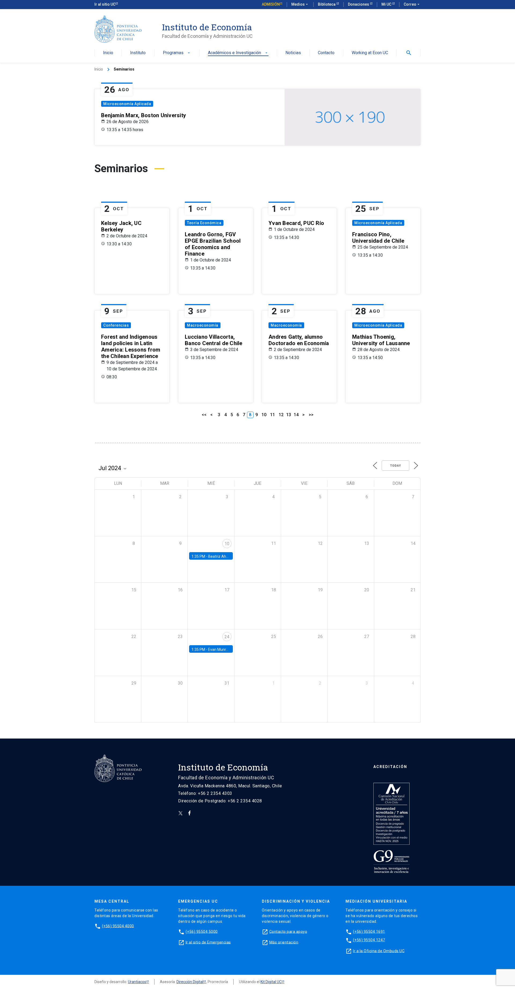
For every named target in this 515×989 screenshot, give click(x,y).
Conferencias (116, 325)
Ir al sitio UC (104, 4)
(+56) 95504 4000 (118, 926)
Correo (412, 4)
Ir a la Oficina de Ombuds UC (378, 951)
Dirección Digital (189, 982)
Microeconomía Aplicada (127, 104)
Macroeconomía (202, 325)
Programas (177, 53)
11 (272, 414)
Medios (300, 4)
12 (281, 414)
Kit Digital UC (271, 982)
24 (227, 636)
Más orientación (284, 942)
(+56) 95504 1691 (369, 931)
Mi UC (386, 4)
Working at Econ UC (370, 53)
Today (395, 465)
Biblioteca (327, 4)
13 (288, 414)
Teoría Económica (204, 223)
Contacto (326, 53)
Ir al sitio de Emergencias (208, 942)
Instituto (138, 53)
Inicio (108, 53)
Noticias (293, 53)
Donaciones (359, 4)
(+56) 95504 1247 (369, 940)
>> (311, 414)
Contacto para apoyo (288, 931)
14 (296, 414)
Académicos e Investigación (238, 53)
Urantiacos (137, 982)
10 (264, 414)
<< (204, 414)
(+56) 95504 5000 (202, 931)
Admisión (271, 4)
